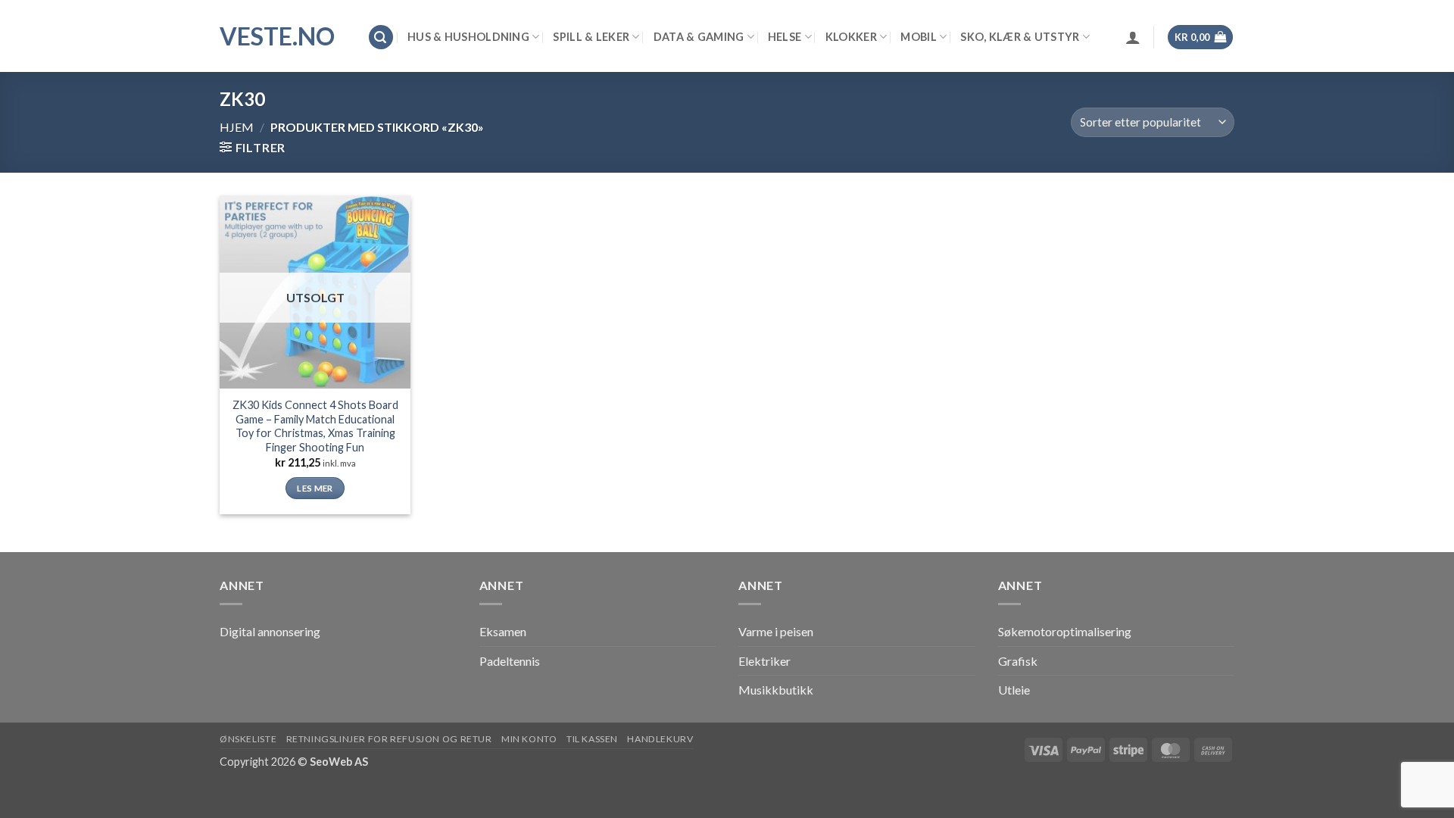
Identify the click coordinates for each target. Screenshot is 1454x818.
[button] (381, 37)
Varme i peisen (775, 631)
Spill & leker (591, 36)
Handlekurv (660, 739)
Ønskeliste (248, 739)
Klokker (851, 36)
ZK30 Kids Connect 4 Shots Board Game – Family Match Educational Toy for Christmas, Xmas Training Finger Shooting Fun (315, 426)
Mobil (918, 36)
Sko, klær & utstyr (1019, 36)
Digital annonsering (270, 631)
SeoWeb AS (339, 761)
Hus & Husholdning (468, 36)
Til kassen (592, 739)
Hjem (237, 127)
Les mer (314, 488)
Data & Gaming (699, 36)
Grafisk (1017, 661)
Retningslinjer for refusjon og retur (389, 739)
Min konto (529, 739)
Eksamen (502, 631)
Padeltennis (509, 661)
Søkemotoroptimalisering (1064, 631)
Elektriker (764, 661)
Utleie (1014, 689)
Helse (784, 36)
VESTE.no (277, 36)
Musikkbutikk (775, 689)
